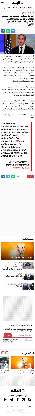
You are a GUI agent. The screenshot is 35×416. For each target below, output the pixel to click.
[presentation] (6, 352)
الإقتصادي (7, 7)
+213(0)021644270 (24, 409)
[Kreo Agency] (29, 407)
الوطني (22, 7)
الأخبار (15, 7)
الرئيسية (30, 7)
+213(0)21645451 (12, 409)
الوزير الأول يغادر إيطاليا (14, 276)
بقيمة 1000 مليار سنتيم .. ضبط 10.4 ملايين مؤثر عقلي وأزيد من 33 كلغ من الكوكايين (12, 266)
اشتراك (7, 335)
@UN (17, 141)
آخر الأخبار (6, 370)
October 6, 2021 (21, 168)
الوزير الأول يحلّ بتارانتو (14, 286)
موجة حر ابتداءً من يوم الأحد (20, 257)
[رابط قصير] (18, 31)
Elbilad (17, 3)
